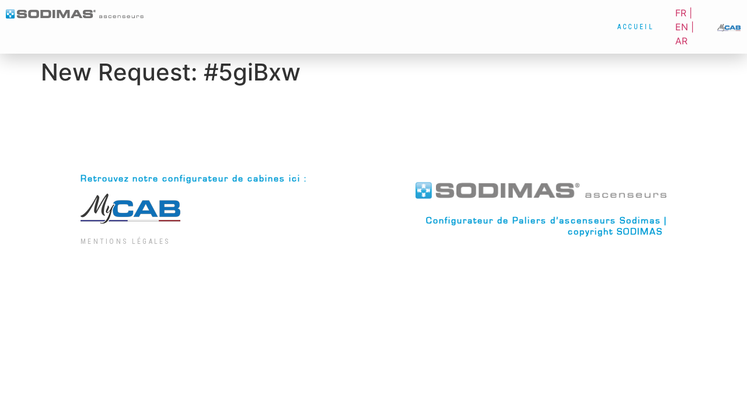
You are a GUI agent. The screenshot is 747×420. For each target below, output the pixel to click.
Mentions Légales (125, 241)
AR (681, 41)
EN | (684, 27)
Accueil (635, 27)
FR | (683, 13)
